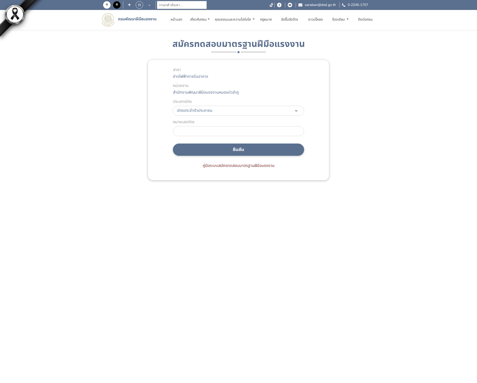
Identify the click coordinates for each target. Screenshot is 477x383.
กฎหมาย (266, 19)
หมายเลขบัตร (184, 122)
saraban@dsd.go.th (320, 4)
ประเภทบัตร (182, 102)
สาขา (177, 70)
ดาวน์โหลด (315, 19)
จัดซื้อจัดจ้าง (289, 19)
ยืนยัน (238, 149)
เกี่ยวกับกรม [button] (198, 19)
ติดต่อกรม (365, 19)
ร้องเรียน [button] (339, 19)
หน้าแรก (177, 19)
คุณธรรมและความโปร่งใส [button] (233, 19)
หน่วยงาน (181, 86)
